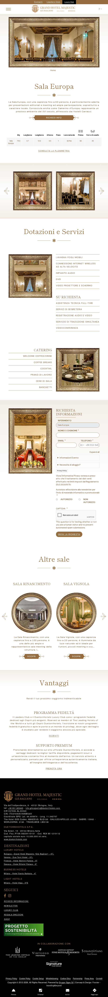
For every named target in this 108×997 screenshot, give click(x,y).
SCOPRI (31, 656)
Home (53, 70)
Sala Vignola (32, 583)
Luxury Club (69, 2)
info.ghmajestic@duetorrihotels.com (43, 808)
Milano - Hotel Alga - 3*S (16, 883)
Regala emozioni (13, 915)
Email (61, 440)
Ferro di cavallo (92, 135)
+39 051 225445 (15, 808)
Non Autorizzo (89, 501)
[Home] (53, 8)
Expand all (94, 452)
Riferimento (64, 420)
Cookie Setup (38, 978)
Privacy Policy (62, 471)
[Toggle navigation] (8, 9)
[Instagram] (10, 896)
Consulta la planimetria (54, 150)
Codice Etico (65, 978)
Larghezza (27, 135)
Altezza (50, 135)
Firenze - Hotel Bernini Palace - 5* (20, 860)
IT (99, 9)
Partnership (77, 978)
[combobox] (82, 445)
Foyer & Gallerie (76, 583)
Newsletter (11, 906)
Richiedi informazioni (16, 901)
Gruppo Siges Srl (66, 982)
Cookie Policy (24, 978)
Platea (80, 135)
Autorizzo (66, 499)
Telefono (86, 440)
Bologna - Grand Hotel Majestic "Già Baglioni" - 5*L (29, 854)
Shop (7, 919)
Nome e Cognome (67, 430)
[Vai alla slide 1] (50, 64)
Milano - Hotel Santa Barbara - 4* (20, 873)
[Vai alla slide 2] (54, 64)
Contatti (99, 978)
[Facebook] (5, 896)
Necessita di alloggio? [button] (70, 464)
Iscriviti (54, 736)
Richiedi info (54, 117)
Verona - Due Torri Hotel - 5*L (18, 857)
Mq (18, 135)
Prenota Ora (54, 768)
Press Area (89, 978)
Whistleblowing (52, 978)
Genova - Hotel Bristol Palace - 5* (20, 864)
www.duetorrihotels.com (15, 839)
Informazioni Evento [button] (69, 457)
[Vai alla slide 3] (57, 64)
